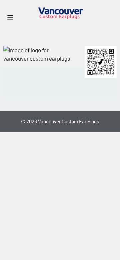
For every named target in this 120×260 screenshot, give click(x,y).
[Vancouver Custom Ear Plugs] (60, 13)
